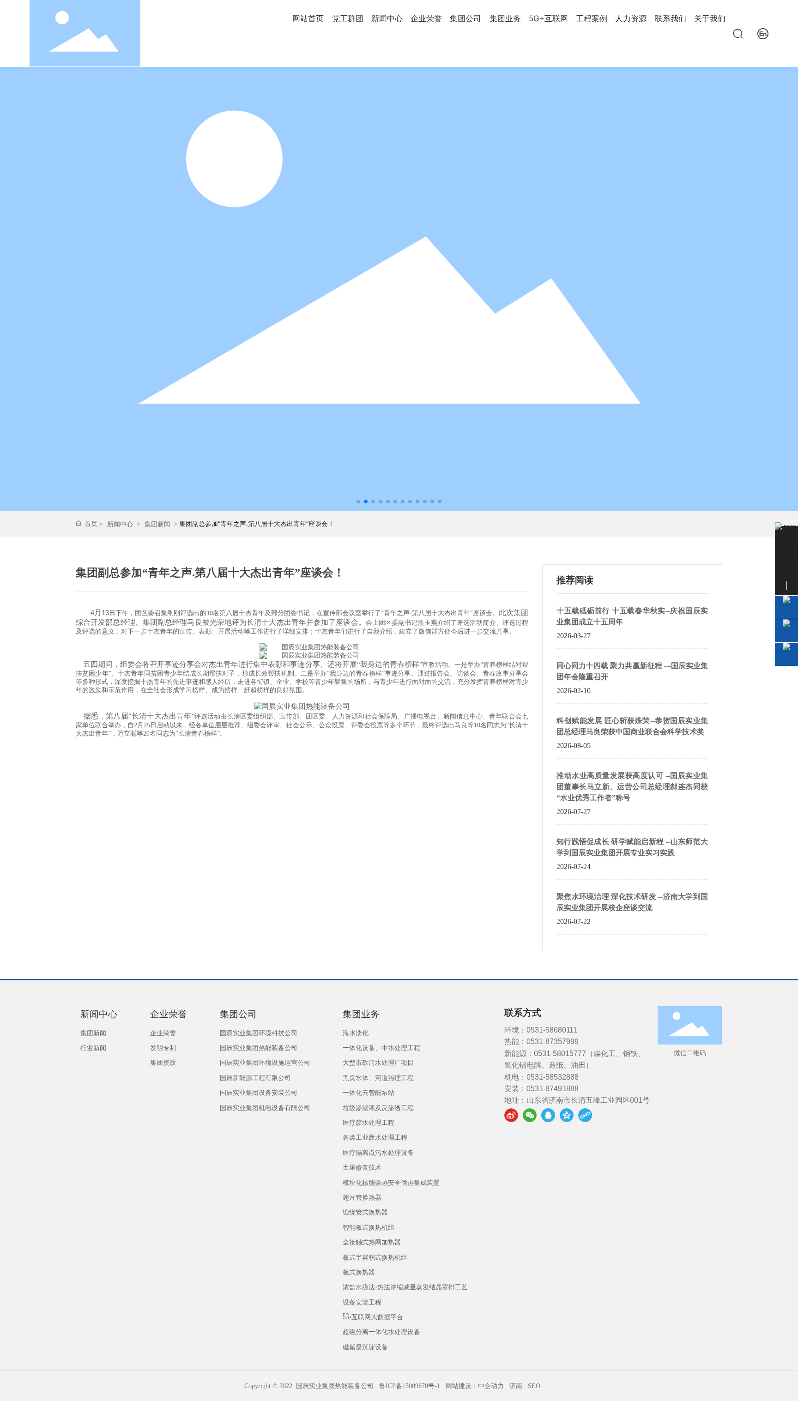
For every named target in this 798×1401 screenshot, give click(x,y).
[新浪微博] (511, 1115)
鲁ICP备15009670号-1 (409, 1386)
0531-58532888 (552, 1077)
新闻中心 (120, 524)
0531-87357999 (552, 1041)
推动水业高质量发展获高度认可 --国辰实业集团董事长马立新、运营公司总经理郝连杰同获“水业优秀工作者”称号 (632, 787)
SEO (534, 1386)
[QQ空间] (567, 1115)
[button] (358, 501)
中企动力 (491, 1386)
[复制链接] (585, 1115)
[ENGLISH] (762, 32)
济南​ (515, 1386)
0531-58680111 (551, 1030)
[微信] (530, 1115)
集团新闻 (157, 524)
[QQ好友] (548, 1115)
